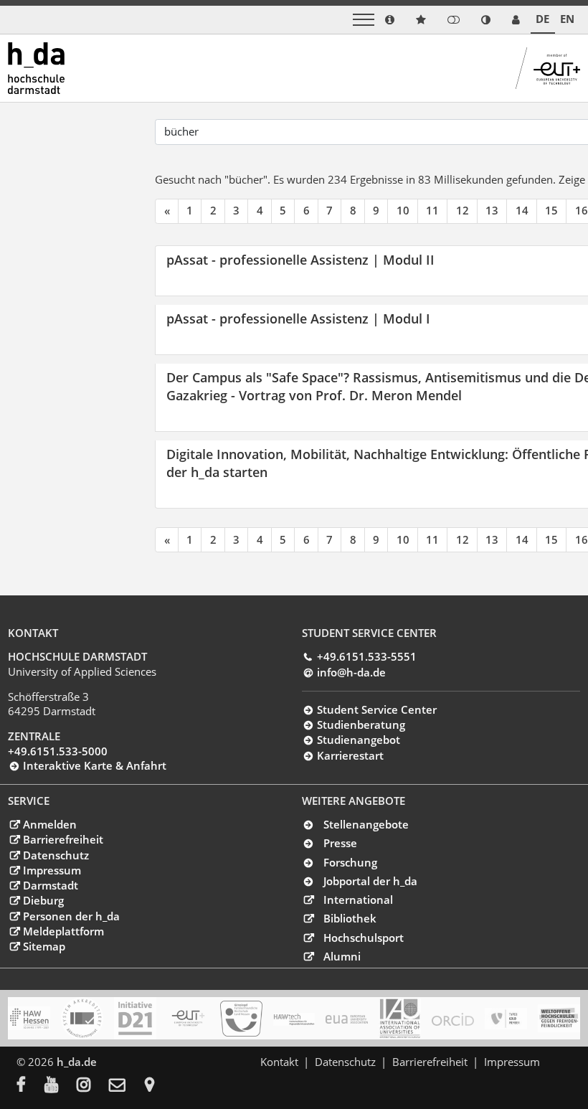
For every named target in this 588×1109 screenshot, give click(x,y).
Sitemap (44, 946)
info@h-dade (351, 672)
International (358, 899)
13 (491, 210)
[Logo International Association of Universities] (400, 1019)
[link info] (389, 19)
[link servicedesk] (516, 19)
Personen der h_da (71, 916)
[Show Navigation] (363, 20)
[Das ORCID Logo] (453, 1019)
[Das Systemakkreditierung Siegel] (82, 1018)
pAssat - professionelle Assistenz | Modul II (300, 259)
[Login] (453, 19)
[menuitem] (30, 1086)
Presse (340, 843)
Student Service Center (376, 709)
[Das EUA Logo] (347, 1019)
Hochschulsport (363, 937)
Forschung (350, 862)
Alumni (342, 956)
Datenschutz (55, 855)
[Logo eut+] (188, 1018)
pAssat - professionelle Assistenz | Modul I (298, 318)
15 (551, 210)
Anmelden (49, 824)
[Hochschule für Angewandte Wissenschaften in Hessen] (29, 1018)
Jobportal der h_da (370, 881)
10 (403, 210)
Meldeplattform (63, 931)
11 (432, 210)
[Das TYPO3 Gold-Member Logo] (506, 1018)
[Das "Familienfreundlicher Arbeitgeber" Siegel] (241, 1019)
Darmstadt (50, 885)
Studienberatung (360, 724)
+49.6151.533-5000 (58, 751)
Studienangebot (358, 739)
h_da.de (77, 1061)
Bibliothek (349, 918)
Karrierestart (350, 755)
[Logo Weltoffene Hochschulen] (559, 1018)
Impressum (51, 870)
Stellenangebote (366, 824)
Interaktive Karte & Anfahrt (94, 765)
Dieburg (43, 900)
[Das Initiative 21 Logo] (135, 1018)
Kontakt (279, 1061)
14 (522, 210)
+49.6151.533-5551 (366, 656)
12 (462, 210)
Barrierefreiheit (63, 839)
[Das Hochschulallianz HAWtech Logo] (294, 1019)
